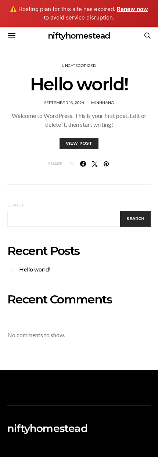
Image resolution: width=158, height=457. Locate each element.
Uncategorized (79, 65)
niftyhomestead (79, 36)
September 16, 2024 (64, 102)
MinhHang (102, 102)
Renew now (132, 9)
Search (15, 205)
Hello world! (79, 84)
